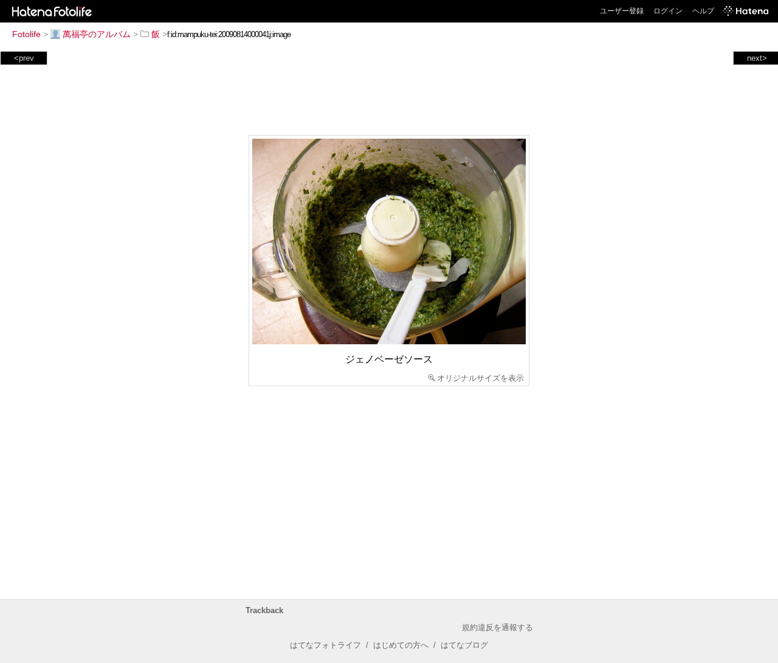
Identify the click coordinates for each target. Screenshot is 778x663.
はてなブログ (464, 645)
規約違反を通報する (497, 627)
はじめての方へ (401, 645)
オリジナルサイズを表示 (480, 378)
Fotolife (26, 34)
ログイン (668, 11)
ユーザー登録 (622, 11)
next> (757, 58)
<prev (24, 58)
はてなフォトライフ (325, 645)
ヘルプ (703, 11)
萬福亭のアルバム (97, 34)
